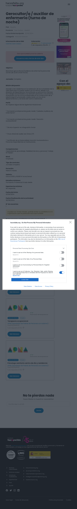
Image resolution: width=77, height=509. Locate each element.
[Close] (71, 223)
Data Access (38, 286)
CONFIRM (25, 279)
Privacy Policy (49, 286)
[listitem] (38, 248)
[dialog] (38, 254)
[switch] (61, 252)
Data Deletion (28, 286)
